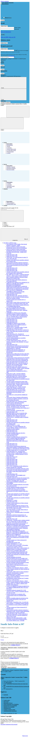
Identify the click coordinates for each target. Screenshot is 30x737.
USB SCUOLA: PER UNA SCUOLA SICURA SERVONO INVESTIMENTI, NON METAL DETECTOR (17, 355)
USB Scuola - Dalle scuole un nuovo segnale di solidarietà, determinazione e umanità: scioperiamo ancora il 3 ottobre (17, 573)
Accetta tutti (22, 647)
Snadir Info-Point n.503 (11, 476)
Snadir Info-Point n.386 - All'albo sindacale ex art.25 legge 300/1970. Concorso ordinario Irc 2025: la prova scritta (17, 615)
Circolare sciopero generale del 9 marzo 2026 (16, 381)
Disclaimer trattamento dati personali (9, 724)
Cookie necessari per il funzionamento (9, 662)
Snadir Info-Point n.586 (11, 254)
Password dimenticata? (6, 31)
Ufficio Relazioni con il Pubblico (11, 704)
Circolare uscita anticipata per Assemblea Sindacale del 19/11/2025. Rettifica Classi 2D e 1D (17, 491)
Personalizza (4, 647)
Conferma (8, 102)
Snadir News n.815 (10, 458)
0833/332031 (9, 682)
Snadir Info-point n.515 (11, 443)
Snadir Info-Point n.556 (11, 320)
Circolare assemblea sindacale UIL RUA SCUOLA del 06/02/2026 (15, 433)
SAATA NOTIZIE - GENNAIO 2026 (15, 410)
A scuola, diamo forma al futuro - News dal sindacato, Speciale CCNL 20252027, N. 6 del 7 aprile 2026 (17, 342)
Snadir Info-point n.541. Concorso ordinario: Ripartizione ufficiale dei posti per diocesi (16, 377)
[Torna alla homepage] (15, 104)
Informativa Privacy (8, 703)
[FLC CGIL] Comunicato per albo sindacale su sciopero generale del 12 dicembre (17, 466)
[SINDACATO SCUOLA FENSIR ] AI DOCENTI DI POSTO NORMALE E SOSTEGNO (15, 351)
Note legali (6, 701)
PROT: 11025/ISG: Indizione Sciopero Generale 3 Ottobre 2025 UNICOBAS (17, 576)
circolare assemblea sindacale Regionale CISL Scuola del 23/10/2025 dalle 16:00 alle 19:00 (17, 552)
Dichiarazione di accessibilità (10, 705)
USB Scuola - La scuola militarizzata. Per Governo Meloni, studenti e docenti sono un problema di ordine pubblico (16, 428)
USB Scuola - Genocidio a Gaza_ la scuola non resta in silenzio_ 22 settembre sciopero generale (17, 602)
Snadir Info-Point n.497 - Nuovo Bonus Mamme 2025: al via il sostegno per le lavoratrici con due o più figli (17, 537)
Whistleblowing (7, 708)
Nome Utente (17, 27)
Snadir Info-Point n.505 (11, 464)
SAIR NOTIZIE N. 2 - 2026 (13, 425)
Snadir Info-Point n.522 (11, 435)
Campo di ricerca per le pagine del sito (9, 208)
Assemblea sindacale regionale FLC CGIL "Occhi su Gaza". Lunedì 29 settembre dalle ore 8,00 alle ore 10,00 (17, 591)
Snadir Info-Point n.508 (11, 462)
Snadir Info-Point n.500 (11, 518)
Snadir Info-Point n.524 (11, 431)
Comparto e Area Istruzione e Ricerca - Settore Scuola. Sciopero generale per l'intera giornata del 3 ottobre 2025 (17, 569)
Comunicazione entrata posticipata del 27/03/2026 (17, 357)
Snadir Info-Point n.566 (11, 270)
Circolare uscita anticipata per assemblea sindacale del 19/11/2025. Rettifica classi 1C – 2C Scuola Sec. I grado (17, 495)
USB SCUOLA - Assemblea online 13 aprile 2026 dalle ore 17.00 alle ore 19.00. (16, 328)
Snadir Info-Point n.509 (11, 459)
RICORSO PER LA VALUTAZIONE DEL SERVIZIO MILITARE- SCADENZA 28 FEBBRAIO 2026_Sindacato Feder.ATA (16, 414)
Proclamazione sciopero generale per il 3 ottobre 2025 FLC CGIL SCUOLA (17, 579)
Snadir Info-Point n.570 (11, 268)
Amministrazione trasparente (10, 711)
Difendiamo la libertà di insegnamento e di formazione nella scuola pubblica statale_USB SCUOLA (17, 516)
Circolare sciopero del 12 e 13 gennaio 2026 (16, 450)
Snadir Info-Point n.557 (11, 319)
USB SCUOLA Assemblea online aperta (15, 550)
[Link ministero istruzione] (7, 2)
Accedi (2, 20)
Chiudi (2, 65)
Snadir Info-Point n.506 (11, 460)
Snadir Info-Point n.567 (11, 269)
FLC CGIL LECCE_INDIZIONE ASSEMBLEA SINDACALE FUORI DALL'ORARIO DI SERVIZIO (15, 292)
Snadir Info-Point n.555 (11, 322)
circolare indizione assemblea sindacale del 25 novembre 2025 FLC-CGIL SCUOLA (16, 488)
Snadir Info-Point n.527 (11, 421)
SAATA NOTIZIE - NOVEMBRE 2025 (15, 475)
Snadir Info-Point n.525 (11, 430)
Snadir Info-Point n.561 (11, 294)
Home (4, 222)
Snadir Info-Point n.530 (11, 411)
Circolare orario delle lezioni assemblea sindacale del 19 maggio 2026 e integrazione (17, 272)
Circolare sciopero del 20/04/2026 (14, 318)
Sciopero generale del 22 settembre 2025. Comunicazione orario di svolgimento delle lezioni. (16, 595)
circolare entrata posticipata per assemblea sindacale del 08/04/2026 (16, 338)
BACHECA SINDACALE (9, 242)
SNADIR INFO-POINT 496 (13, 542)
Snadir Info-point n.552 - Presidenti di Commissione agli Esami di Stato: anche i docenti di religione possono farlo (17, 335)
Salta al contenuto (5, 1)
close (2, 129)
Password (16, 29)
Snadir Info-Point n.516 (11, 445)
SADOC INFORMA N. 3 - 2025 (14, 544)
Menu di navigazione (20, 240)
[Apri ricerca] (17, 111)
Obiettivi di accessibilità (8, 707)
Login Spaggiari (11, 55)
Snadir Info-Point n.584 (11, 256)
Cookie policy (6, 700)
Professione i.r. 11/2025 (11, 500)
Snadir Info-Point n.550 (11, 344)
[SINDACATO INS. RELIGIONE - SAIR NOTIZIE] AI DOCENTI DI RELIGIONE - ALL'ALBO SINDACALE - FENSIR (16, 619)
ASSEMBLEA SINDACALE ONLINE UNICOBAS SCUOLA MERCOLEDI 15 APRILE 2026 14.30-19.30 (16, 325)
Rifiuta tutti (12, 647)
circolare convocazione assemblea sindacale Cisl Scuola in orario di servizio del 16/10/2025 (17, 560)
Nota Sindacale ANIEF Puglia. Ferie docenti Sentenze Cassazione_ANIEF (16, 245)
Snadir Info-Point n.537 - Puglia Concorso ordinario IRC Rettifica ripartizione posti (16, 387)
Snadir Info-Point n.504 (11, 474)
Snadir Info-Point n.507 (11, 463)
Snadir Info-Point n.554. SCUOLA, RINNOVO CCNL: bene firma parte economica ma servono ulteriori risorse (17, 331)
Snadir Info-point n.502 (11, 501)
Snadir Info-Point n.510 (11, 456)
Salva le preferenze (12, 667)
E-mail (15, 50)
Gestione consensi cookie (9, 709)
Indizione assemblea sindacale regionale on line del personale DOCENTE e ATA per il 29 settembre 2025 (17, 599)
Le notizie (5, 225)
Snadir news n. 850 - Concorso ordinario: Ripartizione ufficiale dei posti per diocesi (15, 374)
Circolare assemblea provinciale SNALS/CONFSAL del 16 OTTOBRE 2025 (16, 558)
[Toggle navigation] (12, 123)
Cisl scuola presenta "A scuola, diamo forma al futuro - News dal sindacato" (17, 510)
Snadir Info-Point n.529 (11, 419)
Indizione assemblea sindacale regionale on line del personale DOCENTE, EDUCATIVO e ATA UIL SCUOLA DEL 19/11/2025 (17, 507)
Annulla (2, 102)
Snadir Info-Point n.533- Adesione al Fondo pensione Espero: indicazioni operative (16, 402)
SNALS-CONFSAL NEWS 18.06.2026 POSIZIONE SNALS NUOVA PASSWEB (16, 247)
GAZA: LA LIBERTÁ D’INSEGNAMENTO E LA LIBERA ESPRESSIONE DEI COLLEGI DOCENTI (17, 587)
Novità (5, 223)
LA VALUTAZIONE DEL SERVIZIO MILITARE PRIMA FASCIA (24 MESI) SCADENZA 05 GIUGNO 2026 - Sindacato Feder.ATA (16, 309)
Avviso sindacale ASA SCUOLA (14, 404)
